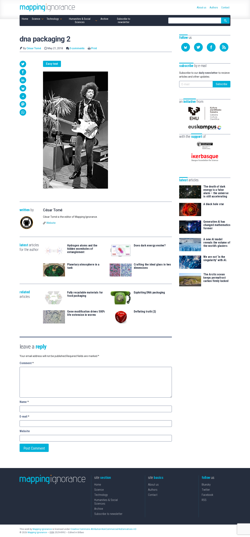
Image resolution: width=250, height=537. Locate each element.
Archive (98, 508)
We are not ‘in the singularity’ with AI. (215, 258)
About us (153, 484)
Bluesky (206, 484)
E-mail (24, 416)
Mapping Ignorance (42, 529)
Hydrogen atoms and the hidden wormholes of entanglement (82, 249)
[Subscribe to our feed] (224, 47)
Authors (152, 489)
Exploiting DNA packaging (149, 292)
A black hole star (213, 204)
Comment (27, 363)
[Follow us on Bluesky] (185, 47)
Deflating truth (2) (145, 311)
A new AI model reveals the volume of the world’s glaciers (216, 243)
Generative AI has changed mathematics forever (216, 225)
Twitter (206, 489)
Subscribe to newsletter (108, 514)
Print (94, 48)
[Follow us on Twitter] (198, 47)
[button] (23, 64)
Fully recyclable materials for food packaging (85, 294)
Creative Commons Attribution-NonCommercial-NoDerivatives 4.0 (103, 529)
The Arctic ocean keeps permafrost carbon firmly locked (215, 278)
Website (51, 222)
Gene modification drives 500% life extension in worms (86, 313)
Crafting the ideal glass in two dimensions (152, 266)
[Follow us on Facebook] (211, 47)
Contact (152, 495)
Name (24, 402)
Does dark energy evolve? (150, 245)
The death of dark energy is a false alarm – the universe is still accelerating (216, 191)
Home (97, 484)
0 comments (77, 48)
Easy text (52, 64)
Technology (101, 495)
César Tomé (34, 48)
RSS (204, 500)
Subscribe (221, 84)
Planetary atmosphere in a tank (83, 266)
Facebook (207, 495)
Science (99, 489)
